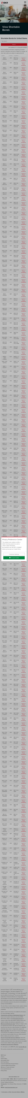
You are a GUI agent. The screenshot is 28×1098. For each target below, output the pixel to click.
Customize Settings (14, 554)
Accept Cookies (15, 557)
